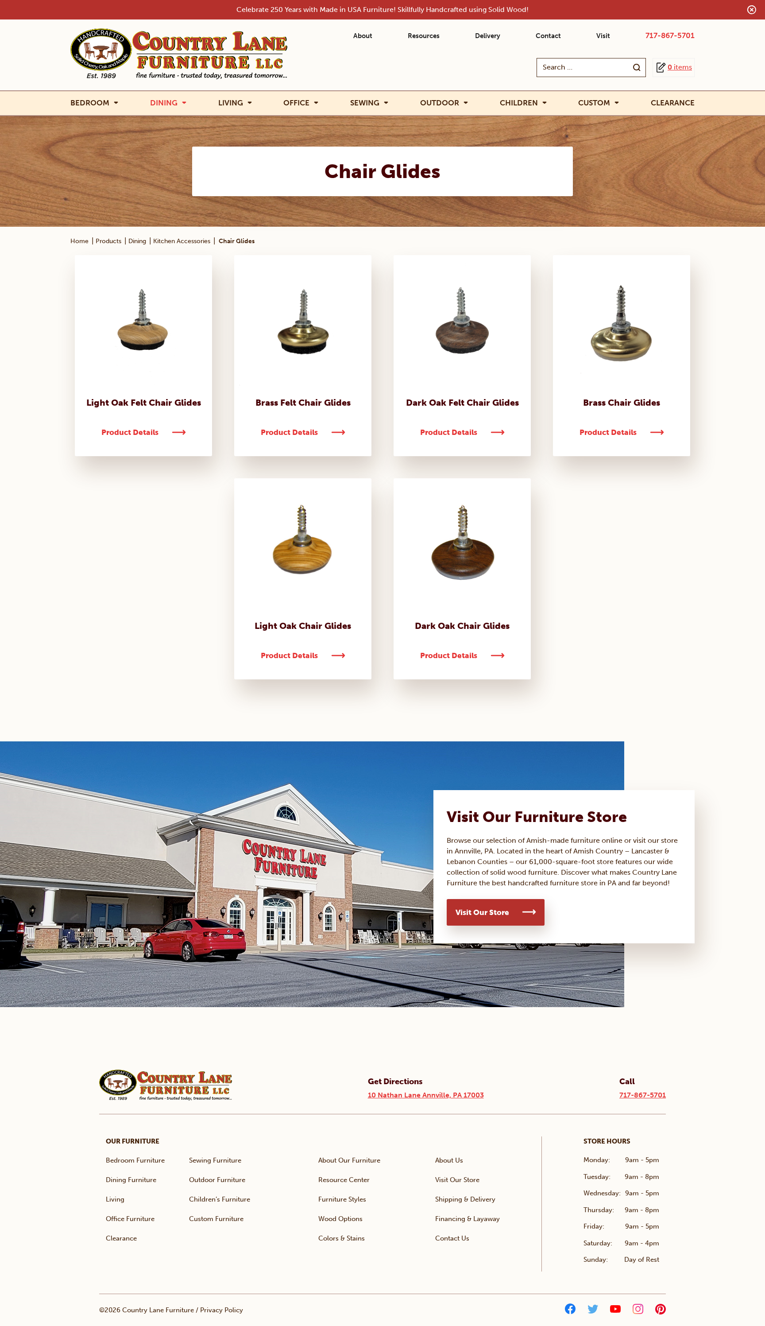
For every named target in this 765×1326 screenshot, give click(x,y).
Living (230, 103)
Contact (548, 36)
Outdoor (439, 103)
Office (296, 103)
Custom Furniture (216, 1219)
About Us (449, 1160)
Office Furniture (130, 1219)
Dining (164, 103)
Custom (594, 103)
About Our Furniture (349, 1160)
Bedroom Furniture (135, 1160)
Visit (603, 36)
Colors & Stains (341, 1238)
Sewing (364, 103)
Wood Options (340, 1219)
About (362, 36)
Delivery (487, 36)
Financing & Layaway (467, 1219)
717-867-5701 (670, 35)
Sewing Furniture (215, 1160)
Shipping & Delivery (465, 1199)
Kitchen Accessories (181, 241)
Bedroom (89, 103)
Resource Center (344, 1180)
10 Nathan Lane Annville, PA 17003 (426, 1095)
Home (79, 241)
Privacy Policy (221, 1310)
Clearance (673, 102)
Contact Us (452, 1238)
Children (519, 103)
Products (108, 241)
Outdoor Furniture (217, 1180)
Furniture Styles (342, 1199)
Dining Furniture (131, 1180)
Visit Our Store (482, 912)
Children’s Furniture (219, 1199)
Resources (424, 36)
